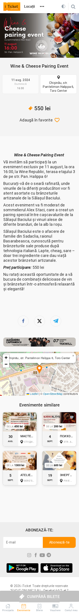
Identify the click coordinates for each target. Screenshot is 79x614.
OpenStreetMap (53, 393)
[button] (39, 369)
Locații (29, 6)
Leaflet (33, 393)
